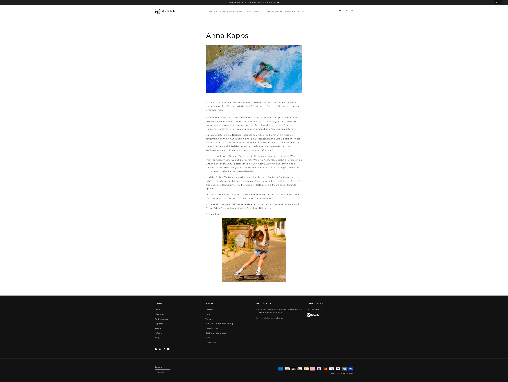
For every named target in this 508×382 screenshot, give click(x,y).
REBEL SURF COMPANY (344, 374)
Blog (157, 337)
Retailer (159, 333)
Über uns (159, 314)
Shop (157, 309)
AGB (207, 337)
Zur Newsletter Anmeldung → (271, 318)
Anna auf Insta (214, 214)
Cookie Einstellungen (216, 333)
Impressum (211, 342)
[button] (340, 11)
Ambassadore (161, 319)
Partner (158, 328)
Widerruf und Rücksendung (219, 323)
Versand (209, 319)
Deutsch (160, 372)
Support (159, 323)
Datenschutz (211, 328)
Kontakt (209, 309)
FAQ (207, 314)
